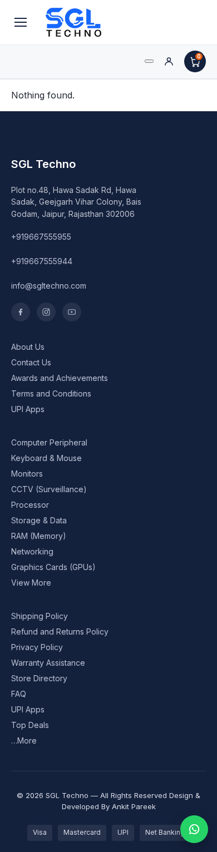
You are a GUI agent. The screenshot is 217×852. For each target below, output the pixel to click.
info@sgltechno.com (48, 285)
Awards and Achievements (59, 378)
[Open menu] (20, 22)
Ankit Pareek (134, 806)
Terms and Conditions (51, 393)
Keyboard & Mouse (46, 458)
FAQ (18, 694)
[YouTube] (71, 312)
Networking (32, 551)
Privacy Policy (37, 647)
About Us (28, 346)
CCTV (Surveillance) (49, 489)
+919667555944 (41, 261)
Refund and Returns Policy (59, 631)
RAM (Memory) (38, 536)
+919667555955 (41, 236)
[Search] (149, 61)
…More (24, 740)
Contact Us (31, 362)
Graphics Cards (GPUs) (53, 567)
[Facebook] (20, 312)
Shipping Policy (39, 616)
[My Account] (169, 61)
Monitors (27, 473)
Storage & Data (39, 520)
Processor (30, 504)
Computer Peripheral (49, 442)
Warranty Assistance (48, 662)
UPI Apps (28, 409)
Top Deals (30, 725)
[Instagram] (46, 312)
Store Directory (39, 678)
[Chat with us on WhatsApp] (194, 829)
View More (31, 582)
